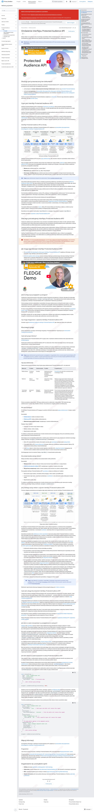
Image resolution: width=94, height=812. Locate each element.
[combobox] (58, 1)
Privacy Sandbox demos (74, 803)
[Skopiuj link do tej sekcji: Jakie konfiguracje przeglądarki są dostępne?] (49, 295)
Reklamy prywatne (32, 1)
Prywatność (25, 809)
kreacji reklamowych (39, 444)
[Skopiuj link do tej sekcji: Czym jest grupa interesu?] (38, 336)
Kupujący (23, 625)
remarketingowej (25, 340)
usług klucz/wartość (48, 544)
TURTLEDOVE (24, 118)
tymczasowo (45, 582)
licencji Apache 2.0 (74, 789)
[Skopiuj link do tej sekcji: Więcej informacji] (35, 740)
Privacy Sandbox (24, 27)
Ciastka (24, 1)
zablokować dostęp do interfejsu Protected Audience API (42, 322)
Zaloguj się (90, 1)
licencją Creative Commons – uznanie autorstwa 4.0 (48, 789)
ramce (40, 207)
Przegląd (18, 1)
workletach (50, 476)
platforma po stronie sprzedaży (40, 534)
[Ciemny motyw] (73, 672)
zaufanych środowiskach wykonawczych (37, 644)
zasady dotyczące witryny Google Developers (45, 790)
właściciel (62, 162)
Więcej (39, 1)
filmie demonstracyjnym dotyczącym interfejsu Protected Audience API (57, 755)
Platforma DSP (27, 419)
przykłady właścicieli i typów (56, 178)
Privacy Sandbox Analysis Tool (75, 801)
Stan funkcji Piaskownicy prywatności (28, 17)
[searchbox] (9, 11)
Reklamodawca (27, 416)
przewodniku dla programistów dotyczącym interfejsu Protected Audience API (54, 91)
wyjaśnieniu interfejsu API (63, 617)
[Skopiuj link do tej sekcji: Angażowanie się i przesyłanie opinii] (48, 764)
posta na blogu (27, 43)
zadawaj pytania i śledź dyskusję (45, 767)
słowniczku (54, 96)
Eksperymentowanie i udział (66, 751)
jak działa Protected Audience (68, 89)
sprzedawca (54, 442)
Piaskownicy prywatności (48, 106)
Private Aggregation (36, 583)
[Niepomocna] (75, 28)
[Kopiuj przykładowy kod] (75, 672)
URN (33, 573)
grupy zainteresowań (63, 410)
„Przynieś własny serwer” (46, 641)
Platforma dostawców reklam (31, 466)
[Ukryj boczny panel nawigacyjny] (15, 809)
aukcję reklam (67, 442)
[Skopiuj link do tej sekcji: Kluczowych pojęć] (35, 327)
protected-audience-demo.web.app (32, 256)
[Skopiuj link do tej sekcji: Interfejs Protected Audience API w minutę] (47, 125)
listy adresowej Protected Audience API (48, 769)
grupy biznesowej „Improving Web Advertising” (57, 771)
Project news (21, 803)
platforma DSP (24, 164)
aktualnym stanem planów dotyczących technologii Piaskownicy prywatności (46, 14)
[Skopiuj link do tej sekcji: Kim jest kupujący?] (33, 407)
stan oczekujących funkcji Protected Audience (59, 239)
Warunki (20, 809)
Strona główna (82, 1)
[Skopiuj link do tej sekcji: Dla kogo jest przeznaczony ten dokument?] (53, 81)
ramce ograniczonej (27, 545)
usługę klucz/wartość (51, 633)
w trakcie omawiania (59, 587)
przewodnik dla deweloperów (39, 239)
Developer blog (22, 801)
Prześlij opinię (71, 31)
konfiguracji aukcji (56, 689)
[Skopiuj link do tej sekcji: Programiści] (29, 749)
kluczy (27, 448)
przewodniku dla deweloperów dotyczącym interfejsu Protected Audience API (42, 252)
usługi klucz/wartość (60, 448)
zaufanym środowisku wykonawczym (30, 602)
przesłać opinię (34, 98)
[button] (7, 15)
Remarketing (57, 371)
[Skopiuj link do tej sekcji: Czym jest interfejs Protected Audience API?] (54, 103)
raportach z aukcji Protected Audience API (40, 213)
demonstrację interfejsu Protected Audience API (56, 754)
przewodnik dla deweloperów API (37, 754)
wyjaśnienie (34, 767)
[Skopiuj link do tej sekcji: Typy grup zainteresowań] (34, 363)
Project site (46, 801)
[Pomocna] (73, 28)
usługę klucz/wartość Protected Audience (57, 201)
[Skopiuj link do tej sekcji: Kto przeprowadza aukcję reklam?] (42, 456)
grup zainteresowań (45, 158)
